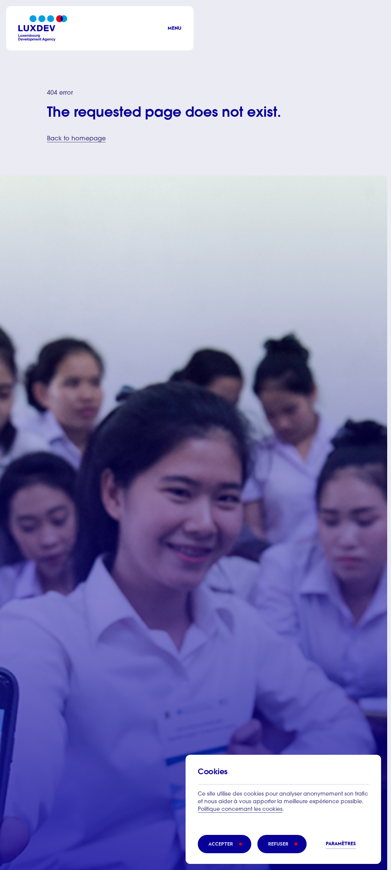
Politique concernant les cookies (240, 809)
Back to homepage (76, 139)
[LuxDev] (42, 28)
